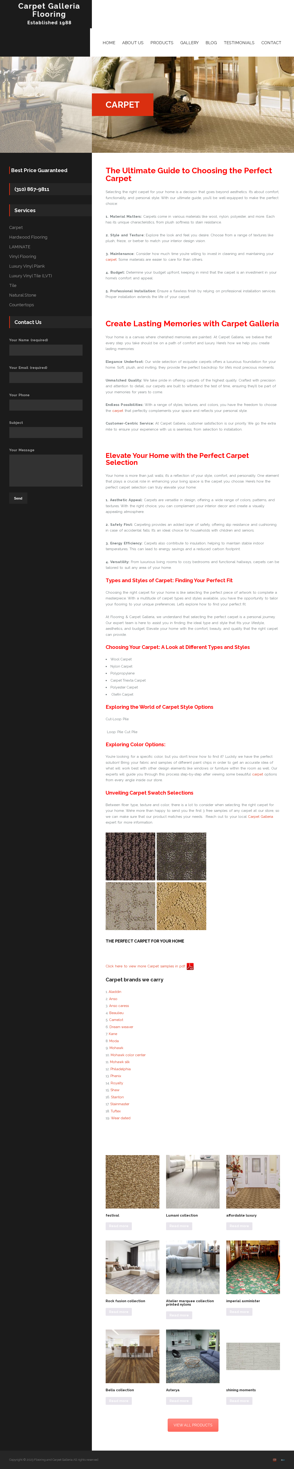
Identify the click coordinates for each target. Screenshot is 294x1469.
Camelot (116, 1020)
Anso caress (119, 1006)
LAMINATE (19, 247)
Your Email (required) (28, 368)
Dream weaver (121, 1027)
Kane (113, 1034)
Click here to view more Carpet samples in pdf (146, 966)
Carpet (16, 228)
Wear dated (120, 1118)
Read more (118, 1226)
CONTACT (271, 42)
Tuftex (116, 1111)
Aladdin (115, 992)
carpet (111, 259)
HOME (109, 42)
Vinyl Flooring (22, 256)
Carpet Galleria (260, 817)
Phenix (115, 1076)
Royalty (117, 1083)
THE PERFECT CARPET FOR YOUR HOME (145, 941)
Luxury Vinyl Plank (27, 266)
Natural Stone (22, 295)
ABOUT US (133, 42)
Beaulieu (116, 1013)
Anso (113, 999)
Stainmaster (119, 1104)
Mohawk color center (128, 1055)
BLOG (211, 42)
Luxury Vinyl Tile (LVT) (30, 276)
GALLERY (189, 42)
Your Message (21, 450)
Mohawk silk (120, 1062)
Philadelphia (120, 1069)
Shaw (114, 1090)
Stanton (117, 1097)
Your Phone (19, 395)
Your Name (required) (28, 340)
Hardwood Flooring (28, 237)
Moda (114, 1041)
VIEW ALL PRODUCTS (193, 1425)
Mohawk (116, 1048)
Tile (13, 285)
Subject (16, 423)
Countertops (21, 305)
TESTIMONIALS (239, 42)
